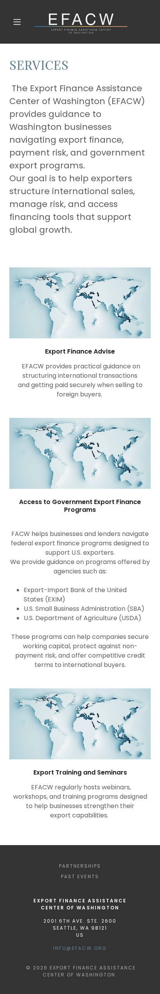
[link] (80, 21)
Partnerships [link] (80, 866)
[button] (17, 22)
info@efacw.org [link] (80, 948)
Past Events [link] (80, 876)
